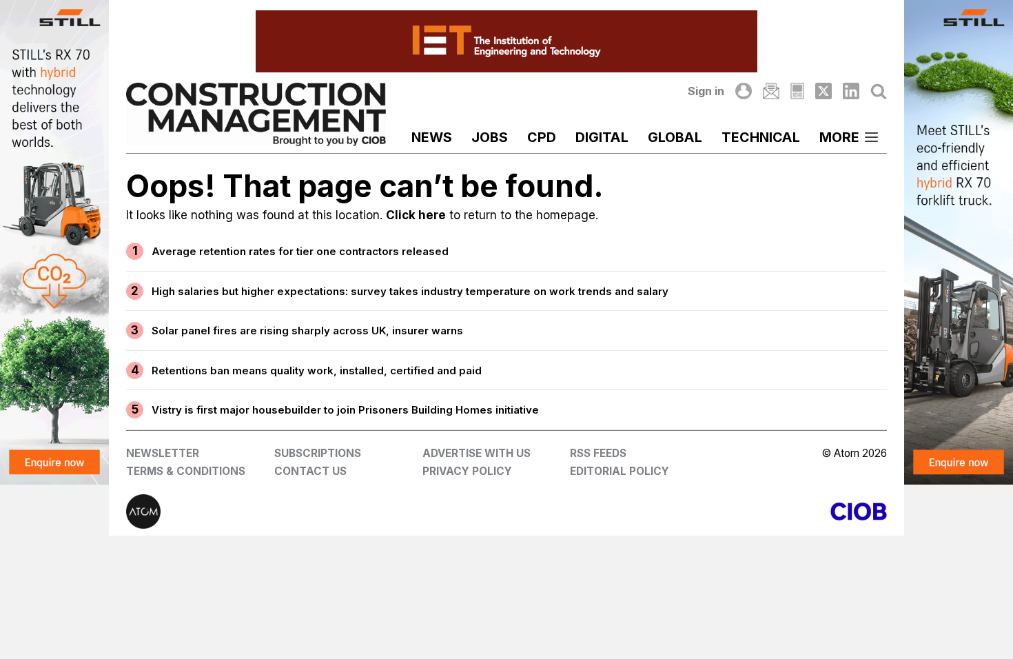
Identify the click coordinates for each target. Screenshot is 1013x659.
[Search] (878, 91)
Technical (761, 137)
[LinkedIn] (851, 91)
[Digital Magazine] (797, 91)
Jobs (489, 137)
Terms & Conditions (185, 471)
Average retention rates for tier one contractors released (300, 251)
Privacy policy (467, 471)
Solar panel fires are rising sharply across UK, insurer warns (307, 330)
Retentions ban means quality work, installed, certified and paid (317, 370)
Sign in (706, 91)
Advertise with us (476, 453)
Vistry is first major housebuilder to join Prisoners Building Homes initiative (345, 409)
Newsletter (162, 453)
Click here (416, 215)
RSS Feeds (598, 453)
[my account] (743, 91)
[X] (823, 91)
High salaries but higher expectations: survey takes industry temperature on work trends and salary (410, 291)
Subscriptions (317, 453)
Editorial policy (619, 471)
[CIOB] (696, 511)
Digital (601, 137)
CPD (541, 137)
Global (675, 137)
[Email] (771, 91)
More (839, 137)
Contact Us (310, 471)
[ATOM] (316, 511)
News (431, 137)
